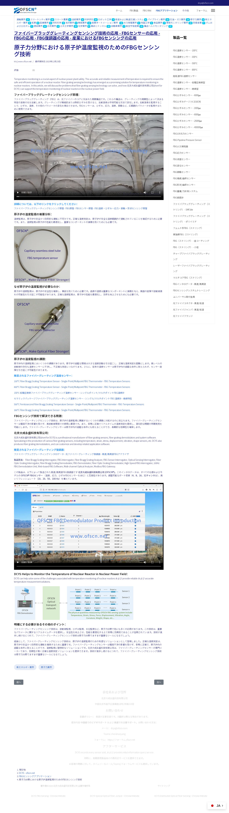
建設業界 (38, 25)
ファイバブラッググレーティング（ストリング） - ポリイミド (191, 218)
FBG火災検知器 (180, 146)
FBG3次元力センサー (183, 133)
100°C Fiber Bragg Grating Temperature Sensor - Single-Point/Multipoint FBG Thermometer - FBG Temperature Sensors (72, 381)
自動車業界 (116, 25)
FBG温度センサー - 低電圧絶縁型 (189, 82)
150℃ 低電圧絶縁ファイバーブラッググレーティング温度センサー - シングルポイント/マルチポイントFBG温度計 (69, 392)
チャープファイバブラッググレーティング (191, 256)
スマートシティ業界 (40, 19)
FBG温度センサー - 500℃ (185, 63)
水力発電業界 (130, 22)
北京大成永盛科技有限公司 (65, 785)
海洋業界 (69, 22)
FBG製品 (134, 10)
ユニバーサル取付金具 (184, 296)
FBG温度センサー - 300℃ (185, 56)
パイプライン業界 (156, 19)
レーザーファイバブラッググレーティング (191, 268)
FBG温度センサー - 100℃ (185, 50)
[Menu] (213, 10)
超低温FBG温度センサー (185, 76)
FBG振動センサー (181, 171)
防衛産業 (197, 22)
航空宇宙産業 (132, 25)
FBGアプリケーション (167, 10)
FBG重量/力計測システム (185, 191)
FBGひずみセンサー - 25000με (187, 120)
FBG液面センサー (181, 159)
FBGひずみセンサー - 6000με (187, 95)
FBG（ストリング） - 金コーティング (191, 240)
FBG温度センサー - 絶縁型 (185, 88)
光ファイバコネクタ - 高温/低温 (188, 303)
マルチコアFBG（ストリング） (188, 277)
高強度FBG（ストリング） (186, 234)
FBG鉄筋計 (178, 197)
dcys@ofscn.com (205, 2)
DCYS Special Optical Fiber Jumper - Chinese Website (114, 795)
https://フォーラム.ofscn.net (121, 739)
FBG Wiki (147, 10)
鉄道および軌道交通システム (129, 19)
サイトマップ (164, 785)
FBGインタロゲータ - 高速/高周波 (189, 284)
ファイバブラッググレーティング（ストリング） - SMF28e (191, 206)
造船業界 (76, 19)
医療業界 (44, 22)
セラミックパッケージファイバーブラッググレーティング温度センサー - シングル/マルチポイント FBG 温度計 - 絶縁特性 (73, 398)
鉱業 (34, 22)
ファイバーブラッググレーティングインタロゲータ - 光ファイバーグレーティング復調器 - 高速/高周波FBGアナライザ (71, 454)
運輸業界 (21, 19)
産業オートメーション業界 (105, 22)
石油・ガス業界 (177, 19)
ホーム (119, 10)
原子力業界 (195, 19)
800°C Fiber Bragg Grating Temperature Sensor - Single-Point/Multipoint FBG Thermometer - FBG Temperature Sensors (72, 386)
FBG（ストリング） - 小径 (185, 247)
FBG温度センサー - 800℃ (185, 69)
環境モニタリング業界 (177, 22)
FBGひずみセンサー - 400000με (188, 127)
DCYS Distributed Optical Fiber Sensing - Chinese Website (180, 795)
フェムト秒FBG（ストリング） (188, 227)
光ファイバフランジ (183, 315)
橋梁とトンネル (98, 25)
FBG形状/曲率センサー (184, 184)
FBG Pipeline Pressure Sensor (187, 140)
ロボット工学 (104, 19)
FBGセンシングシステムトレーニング (191, 290)
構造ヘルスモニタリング (156, 25)
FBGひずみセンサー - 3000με (187, 108)
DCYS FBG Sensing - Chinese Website (48, 795)
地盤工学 (145, 22)
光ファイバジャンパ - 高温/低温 (188, 309)
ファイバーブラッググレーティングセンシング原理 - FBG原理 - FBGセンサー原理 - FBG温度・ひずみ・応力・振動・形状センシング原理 (80, 208)
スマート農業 (61, 19)
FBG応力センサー (181, 152)
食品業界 (158, 22)
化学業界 (82, 25)
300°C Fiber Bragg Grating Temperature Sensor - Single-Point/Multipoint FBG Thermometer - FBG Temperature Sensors (72, 410)
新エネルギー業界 (25, 667)
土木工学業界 (66, 25)
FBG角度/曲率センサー (184, 178)
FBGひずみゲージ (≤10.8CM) (187, 101)
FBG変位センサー (181, 165)
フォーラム (201, 10)
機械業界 (82, 22)
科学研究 (89, 19)
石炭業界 (52, 25)
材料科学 (57, 22)
